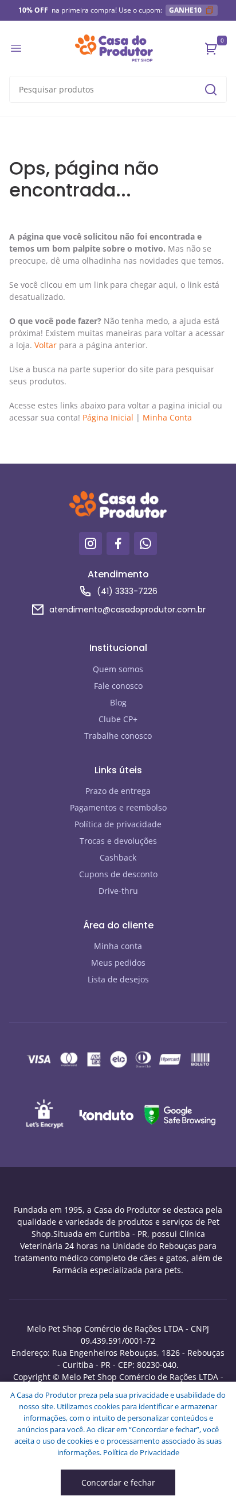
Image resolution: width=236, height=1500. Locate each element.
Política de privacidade (118, 824)
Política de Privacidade (141, 1452)
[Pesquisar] (211, 90)
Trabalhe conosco (118, 735)
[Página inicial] (114, 48)
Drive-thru (118, 890)
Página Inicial (107, 417)
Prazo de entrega (118, 790)
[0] (211, 48)
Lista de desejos (118, 979)
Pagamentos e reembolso (118, 807)
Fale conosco (118, 685)
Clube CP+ (118, 719)
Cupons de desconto (118, 874)
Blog (118, 702)
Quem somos (118, 669)
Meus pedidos (118, 962)
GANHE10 (185, 10)
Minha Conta (167, 417)
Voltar (45, 345)
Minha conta (118, 945)
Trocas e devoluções (118, 840)
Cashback (118, 857)
